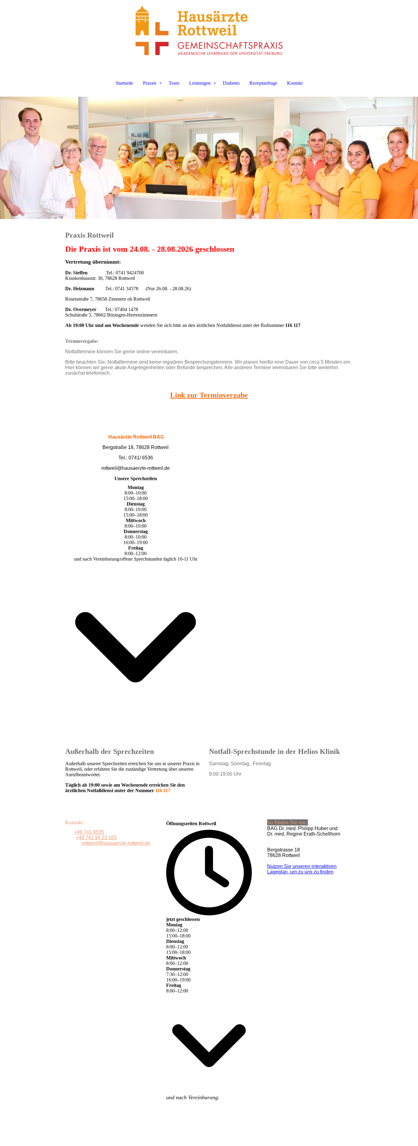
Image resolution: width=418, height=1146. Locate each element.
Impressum (185, 1132)
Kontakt (295, 83)
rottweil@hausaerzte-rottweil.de (116, 843)
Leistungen (200, 83)
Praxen (149, 83)
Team (174, 83)
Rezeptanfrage (263, 83)
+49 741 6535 (89, 832)
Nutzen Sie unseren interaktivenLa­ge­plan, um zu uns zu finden (302, 869)
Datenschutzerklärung (224, 1132)
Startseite (124, 83)
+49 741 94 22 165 (96, 837)
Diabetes (231, 83)
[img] (209, 30)
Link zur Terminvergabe (209, 395)
